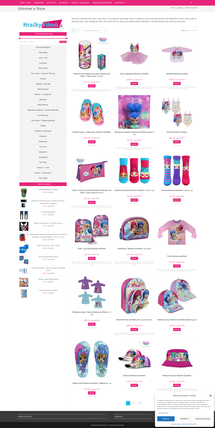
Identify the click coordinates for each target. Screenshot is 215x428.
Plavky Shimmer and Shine (177, 132)
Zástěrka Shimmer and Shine (177, 74)
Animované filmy (76, 89)
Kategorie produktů (25, 416)
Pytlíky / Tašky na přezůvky (80, 263)
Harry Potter (43, 68)
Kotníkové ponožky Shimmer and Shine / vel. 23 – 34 (134, 190)
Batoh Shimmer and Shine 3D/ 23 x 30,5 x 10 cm (134, 320)
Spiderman (43, 152)
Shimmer (82, 91)
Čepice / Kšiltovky (173, 389)
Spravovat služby (163, 412)
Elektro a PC (93, 89)
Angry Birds (43, 52)
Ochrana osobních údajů (189, 424)
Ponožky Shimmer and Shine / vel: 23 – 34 (177, 190)
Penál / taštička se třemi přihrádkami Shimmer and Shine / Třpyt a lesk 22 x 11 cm (91, 191)
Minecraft (43, 100)
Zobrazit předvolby (202, 419)
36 (192, 30)
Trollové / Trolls (43, 167)
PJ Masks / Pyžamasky (43, 131)
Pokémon (43, 136)
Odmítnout (184, 419)
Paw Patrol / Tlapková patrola (43, 120)
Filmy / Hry (146, 87)
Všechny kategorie (43, 47)
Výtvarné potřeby (181, 88)
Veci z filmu (107, 91)
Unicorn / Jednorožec (43, 173)
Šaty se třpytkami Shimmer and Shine (134, 74)
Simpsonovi (43, 141)
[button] (210, 396)
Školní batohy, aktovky (140, 334)
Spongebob (43, 157)
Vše (196, 30)
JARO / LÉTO (167, 390)
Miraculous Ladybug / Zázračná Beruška (43, 110)
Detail (91, 86)
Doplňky (127, 262)
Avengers (43, 63)
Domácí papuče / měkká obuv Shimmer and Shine (92, 132)
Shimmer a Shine (191, 8)
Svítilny (102, 91)
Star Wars (43, 162)
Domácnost (85, 89)
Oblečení (122, 88)
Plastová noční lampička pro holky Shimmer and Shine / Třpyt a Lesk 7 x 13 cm (91, 75)
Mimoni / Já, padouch (43, 94)
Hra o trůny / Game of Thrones (43, 73)
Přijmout (166, 419)
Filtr (63, 42)
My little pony (43, 115)
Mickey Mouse (43, 89)
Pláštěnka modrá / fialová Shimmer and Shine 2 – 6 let (91, 313)
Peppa (43, 126)
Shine (97, 91)
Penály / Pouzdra (78, 207)
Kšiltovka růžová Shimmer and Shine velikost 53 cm (176, 320)
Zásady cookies (176, 424)
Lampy (77, 91)
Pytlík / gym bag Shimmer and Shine (92, 249)
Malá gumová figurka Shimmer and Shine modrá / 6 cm (134, 133)
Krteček (43, 79)
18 (189, 30)
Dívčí (130, 87)
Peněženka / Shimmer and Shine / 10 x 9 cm (134, 249)
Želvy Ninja (43, 178)
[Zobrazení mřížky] (73, 30)
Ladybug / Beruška (43, 84)
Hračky (145, 148)
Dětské (127, 87)
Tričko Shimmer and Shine (177, 256)
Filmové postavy (102, 89)
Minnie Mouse (43, 105)
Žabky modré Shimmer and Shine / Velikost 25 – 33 (92, 383)
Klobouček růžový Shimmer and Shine (176, 376)
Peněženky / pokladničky (122, 263)
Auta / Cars (43, 58)
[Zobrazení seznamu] (78, 30)
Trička (183, 271)
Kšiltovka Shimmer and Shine (134, 376)
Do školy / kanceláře (173, 87)
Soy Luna (43, 147)
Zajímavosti (118, 416)
